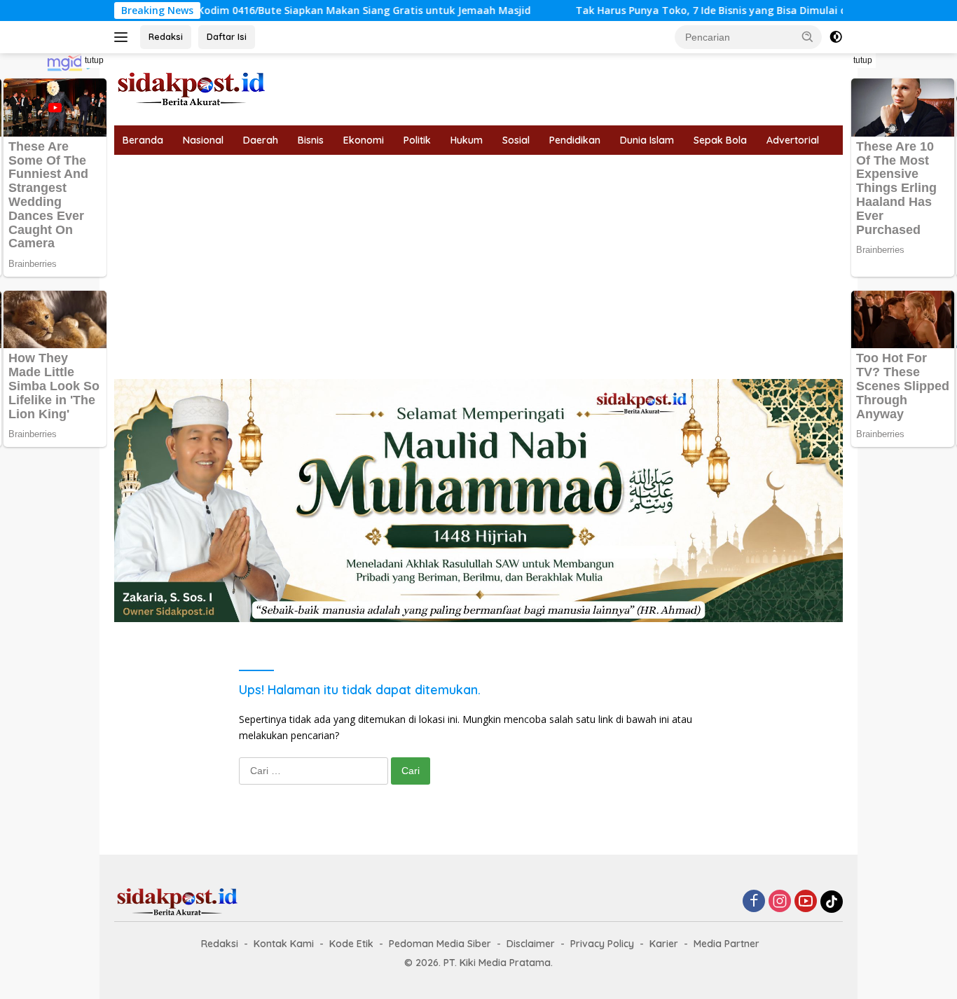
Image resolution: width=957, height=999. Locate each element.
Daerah (260, 140)
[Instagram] (780, 902)
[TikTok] (831, 901)
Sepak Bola (720, 140)
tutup (94, 60)
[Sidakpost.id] (191, 88)
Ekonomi (363, 140)
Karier (663, 943)
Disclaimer (531, 943)
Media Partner (726, 943)
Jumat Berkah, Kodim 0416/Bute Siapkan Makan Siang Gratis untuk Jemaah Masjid (288, 10)
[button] (808, 36)
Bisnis (311, 140)
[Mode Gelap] (836, 37)
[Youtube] (805, 902)
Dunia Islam (647, 140)
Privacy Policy (602, 943)
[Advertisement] (478, 260)
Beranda (143, 140)
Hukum (466, 140)
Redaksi (166, 36)
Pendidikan (574, 140)
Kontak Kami (284, 943)
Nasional (203, 140)
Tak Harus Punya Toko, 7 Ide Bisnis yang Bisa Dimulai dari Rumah (697, 10)
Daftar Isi (227, 36)
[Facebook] (754, 902)
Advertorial (792, 140)
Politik (417, 140)
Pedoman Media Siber (440, 943)
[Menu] (123, 37)
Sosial (516, 140)
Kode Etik (351, 943)
